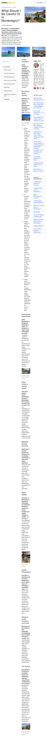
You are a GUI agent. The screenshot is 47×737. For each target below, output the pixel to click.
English (41, 2)
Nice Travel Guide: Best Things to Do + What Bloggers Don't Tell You (39, 105)
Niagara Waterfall (38, 226)
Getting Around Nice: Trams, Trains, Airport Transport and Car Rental (39, 135)
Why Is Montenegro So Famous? (38, 196)
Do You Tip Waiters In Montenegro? (39, 215)
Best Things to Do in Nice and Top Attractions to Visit (39, 119)
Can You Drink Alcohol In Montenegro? (37, 230)
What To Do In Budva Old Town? (38, 170)
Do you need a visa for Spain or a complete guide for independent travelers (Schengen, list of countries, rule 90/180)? (39, 147)
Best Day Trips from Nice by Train (39, 99)
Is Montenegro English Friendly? (38, 201)
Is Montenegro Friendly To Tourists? (38, 183)
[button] (18, 61)
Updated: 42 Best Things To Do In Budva (38, 164)
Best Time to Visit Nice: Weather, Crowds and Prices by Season (39, 126)
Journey (8, 2)
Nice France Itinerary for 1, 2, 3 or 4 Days (39, 112)
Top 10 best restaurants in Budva (37, 158)
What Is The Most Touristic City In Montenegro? (38, 221)
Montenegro (37, 212)
